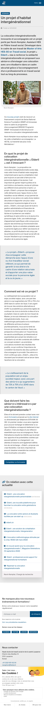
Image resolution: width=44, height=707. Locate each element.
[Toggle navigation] (40, 3)
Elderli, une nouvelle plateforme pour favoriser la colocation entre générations (20, 505)
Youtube (15, 632)
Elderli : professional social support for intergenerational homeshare (20, 558)
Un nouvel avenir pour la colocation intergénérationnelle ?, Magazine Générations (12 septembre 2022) (22, 548)
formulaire (13, 417)
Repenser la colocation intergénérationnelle (14, 567)
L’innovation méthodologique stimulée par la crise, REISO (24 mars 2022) (22, 538)
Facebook (6, 632)
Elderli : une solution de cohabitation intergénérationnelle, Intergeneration (19, 530)
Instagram (33, 632)
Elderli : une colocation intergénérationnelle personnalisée (22, 495)
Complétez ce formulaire (15, 462)
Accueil (3, 3)
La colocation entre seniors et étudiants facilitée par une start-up (21, 515)
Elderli (4, 55)
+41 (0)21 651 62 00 (9, 663)
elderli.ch (10, 522)
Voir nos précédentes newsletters (14, 622)
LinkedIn (24, 632)
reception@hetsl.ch (9, 665)
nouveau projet (13, 117)
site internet (33, 417)
